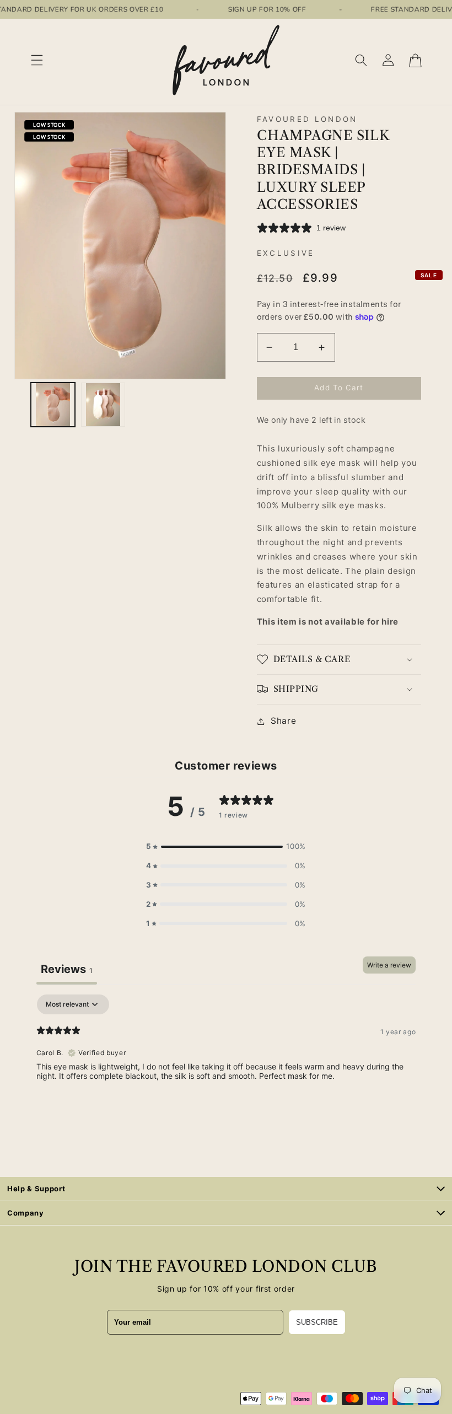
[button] (36, 60)
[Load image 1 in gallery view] (53, 405)
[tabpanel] (226, 1065)
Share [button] (283, 721)
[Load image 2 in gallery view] (103, 405)
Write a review (389, 965)
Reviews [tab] (67, 969)
